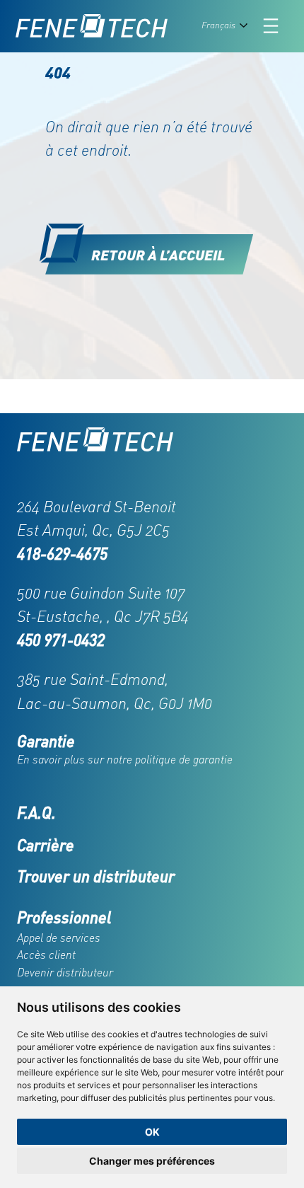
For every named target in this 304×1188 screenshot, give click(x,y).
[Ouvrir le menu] (270, 25)
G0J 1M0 (185, 703)
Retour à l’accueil (158, 254)
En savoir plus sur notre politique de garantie (125, 759)
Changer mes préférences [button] (152, 1161)
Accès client (46, 954)
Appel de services (58, 937)
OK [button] (152, 1132)
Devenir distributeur (65, 972)
